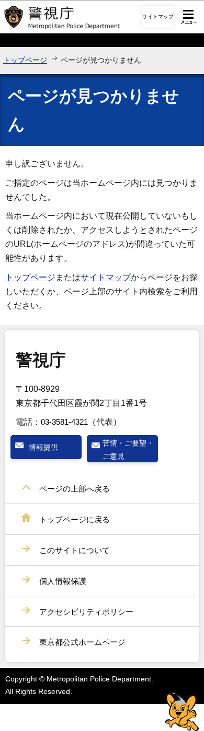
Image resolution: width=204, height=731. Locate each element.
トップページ (25, 60)
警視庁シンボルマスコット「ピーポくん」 (182, 711)
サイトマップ (158, 16)
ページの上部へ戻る (74, 488)
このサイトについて (74, 550)
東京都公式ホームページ (82, 642)
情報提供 (43, 447)
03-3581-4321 (64, 421)
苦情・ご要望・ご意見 (128, 449)
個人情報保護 (62, 581)
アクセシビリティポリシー (86, 611)
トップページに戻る (74, 519)
